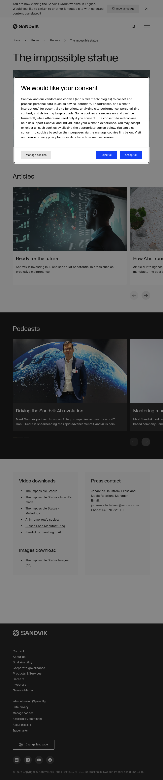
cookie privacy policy (41, 137)
